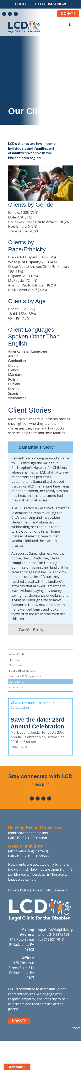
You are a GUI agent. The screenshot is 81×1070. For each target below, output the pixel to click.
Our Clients (16, 681)
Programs (16, 687)
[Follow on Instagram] (16, 14)
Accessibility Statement (50, 890)
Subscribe (40, 784)
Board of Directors (22, 670)
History (14, 660)
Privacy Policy (18, 890)
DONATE (68, 13)
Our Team (16, 665)
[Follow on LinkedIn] (10, 14)
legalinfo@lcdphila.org (55, 929)
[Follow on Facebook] (4, 14)
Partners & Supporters (25, 676)
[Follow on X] (49, 798)
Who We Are (17, 654)
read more (19, 746)
